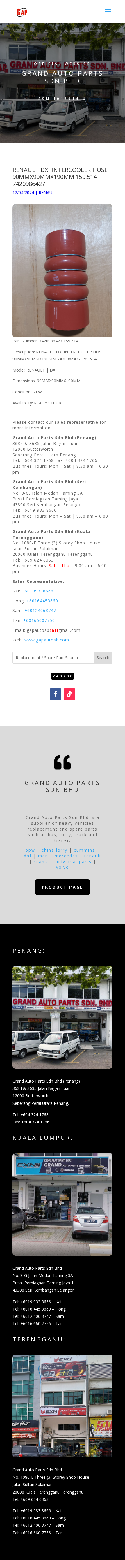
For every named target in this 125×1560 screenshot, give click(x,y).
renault (92, 856)
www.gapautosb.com (46, 640)
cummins (84, 850)
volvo (62, 867)
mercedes (66, 856)
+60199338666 (37, 591)
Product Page (62, 887)
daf (28, 856)
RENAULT (48, 192)
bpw (30, 850)
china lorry (54, 850)
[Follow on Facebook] (55, 694)
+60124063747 (40, 610)
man (43, 856)
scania (41, 861)
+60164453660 (42, 601)
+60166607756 (39, 620)
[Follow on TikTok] (69, 694)
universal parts (74, 861)
